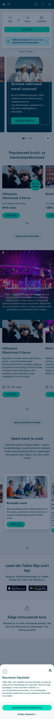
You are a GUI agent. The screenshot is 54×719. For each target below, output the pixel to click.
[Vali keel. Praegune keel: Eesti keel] (50, 670)
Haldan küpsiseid (26, 714)
